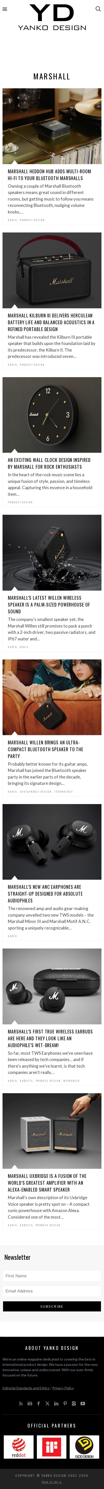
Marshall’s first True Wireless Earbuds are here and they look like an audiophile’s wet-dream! (50, 1038)
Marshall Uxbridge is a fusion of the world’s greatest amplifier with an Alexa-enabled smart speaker (47, 1183)
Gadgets (26, 1081)
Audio (12, 220)
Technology (63, 791)
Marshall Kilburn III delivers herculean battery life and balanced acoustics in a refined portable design (51, 322)
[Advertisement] (52, 52)
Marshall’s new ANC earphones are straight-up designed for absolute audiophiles (45, 893)
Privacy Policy (63, 1388)
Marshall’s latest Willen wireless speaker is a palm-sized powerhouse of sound (49, 604)
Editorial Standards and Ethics (26, 1388)
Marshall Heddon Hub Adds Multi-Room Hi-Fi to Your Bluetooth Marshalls (49, 174)
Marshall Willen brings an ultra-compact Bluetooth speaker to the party (45, 749)
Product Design (32, 220)
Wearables (71, 1081)
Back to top (50, 1481)
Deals (24, 647)
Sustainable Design (35, 791)
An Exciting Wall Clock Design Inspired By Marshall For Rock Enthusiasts (49, 463)
